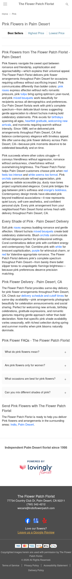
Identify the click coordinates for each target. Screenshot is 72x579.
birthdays (57, 117)
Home (5, 13)
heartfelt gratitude (36, 121)
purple (36, 250)
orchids (6, 178)
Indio (14, 424)
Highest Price (36, 33)
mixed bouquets (23, 98)
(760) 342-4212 (36, 504)
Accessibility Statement (56, 565)
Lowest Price (57, 33)
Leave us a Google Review (36, 532)
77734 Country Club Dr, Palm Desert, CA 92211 (36, 500)
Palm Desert (26, 424)
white (58, 246)
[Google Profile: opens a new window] (36, 520)
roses (17, 227)
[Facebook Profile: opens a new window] (27, 520)
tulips (24, 94)
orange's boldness (55, 190)
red (4, 254)
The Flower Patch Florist (36, 3)
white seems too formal (43, 174)
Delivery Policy (36, 570)
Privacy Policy (31, 565)
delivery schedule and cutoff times (42, 295)
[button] (64, 570)
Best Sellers (15, 33)
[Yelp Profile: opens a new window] (44, 520)
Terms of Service (10, 565)
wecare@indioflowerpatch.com (36, 508)
